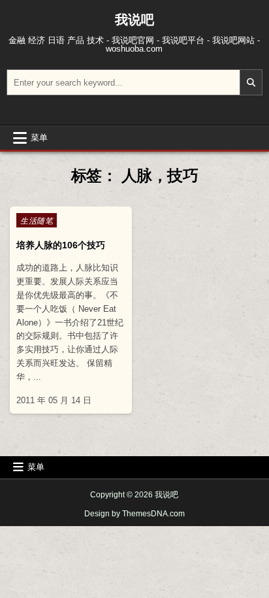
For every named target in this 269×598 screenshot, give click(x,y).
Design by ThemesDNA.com (134, 513)
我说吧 (134, 19)
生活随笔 (36, 220)
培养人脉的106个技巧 (60, 245)
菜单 (39, 137)
